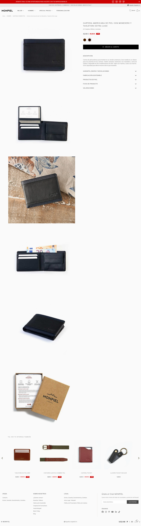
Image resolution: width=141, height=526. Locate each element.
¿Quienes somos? (38, 497)
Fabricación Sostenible (39, 503)
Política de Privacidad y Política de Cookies (75, 503)
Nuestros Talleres (38, 500)
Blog (34, 513)
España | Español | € (134, 5)
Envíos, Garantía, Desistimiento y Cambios (13, 500)
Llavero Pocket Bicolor (118, 473)
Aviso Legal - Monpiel (70, 500)
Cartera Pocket (86, 473)
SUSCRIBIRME (133, 502)
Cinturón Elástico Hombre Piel (54, 473)
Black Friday (36, 511)
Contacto (4, 497)
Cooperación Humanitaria (40, 505)
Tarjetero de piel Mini (22, 473)
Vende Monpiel (37, 508)
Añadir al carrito (112, 47)
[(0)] (137, 11)
